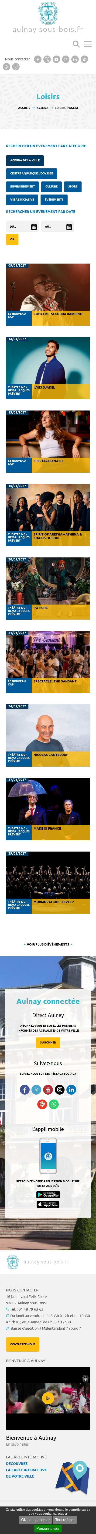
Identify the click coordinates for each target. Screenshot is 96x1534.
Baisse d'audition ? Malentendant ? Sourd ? (46, 1328)
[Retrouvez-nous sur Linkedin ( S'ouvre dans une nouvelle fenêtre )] (71, 1090)
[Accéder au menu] (88, 44)
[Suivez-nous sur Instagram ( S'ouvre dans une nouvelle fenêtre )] (60, 1090)
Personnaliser (47, 1529)
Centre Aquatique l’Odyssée (31, 174)
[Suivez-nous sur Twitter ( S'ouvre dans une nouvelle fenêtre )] (36, 1090)
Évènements (54, 200)
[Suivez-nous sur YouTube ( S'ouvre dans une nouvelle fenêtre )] (48, 1090)
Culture (51, 187)
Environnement (22, 187)
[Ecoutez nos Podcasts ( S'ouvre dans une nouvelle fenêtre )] (42, 1104)
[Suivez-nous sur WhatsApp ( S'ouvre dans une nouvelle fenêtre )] (54, 1104)
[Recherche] (76, 44)
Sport (72, 187)
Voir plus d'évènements (48, 945)
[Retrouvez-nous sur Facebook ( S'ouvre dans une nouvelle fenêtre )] (25, 1090)
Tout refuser (65, 1520)
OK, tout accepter (35, 1520)
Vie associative (22, 200)
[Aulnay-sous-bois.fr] (48, 13)
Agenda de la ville (25, 161)
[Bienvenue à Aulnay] (48, 1398)
